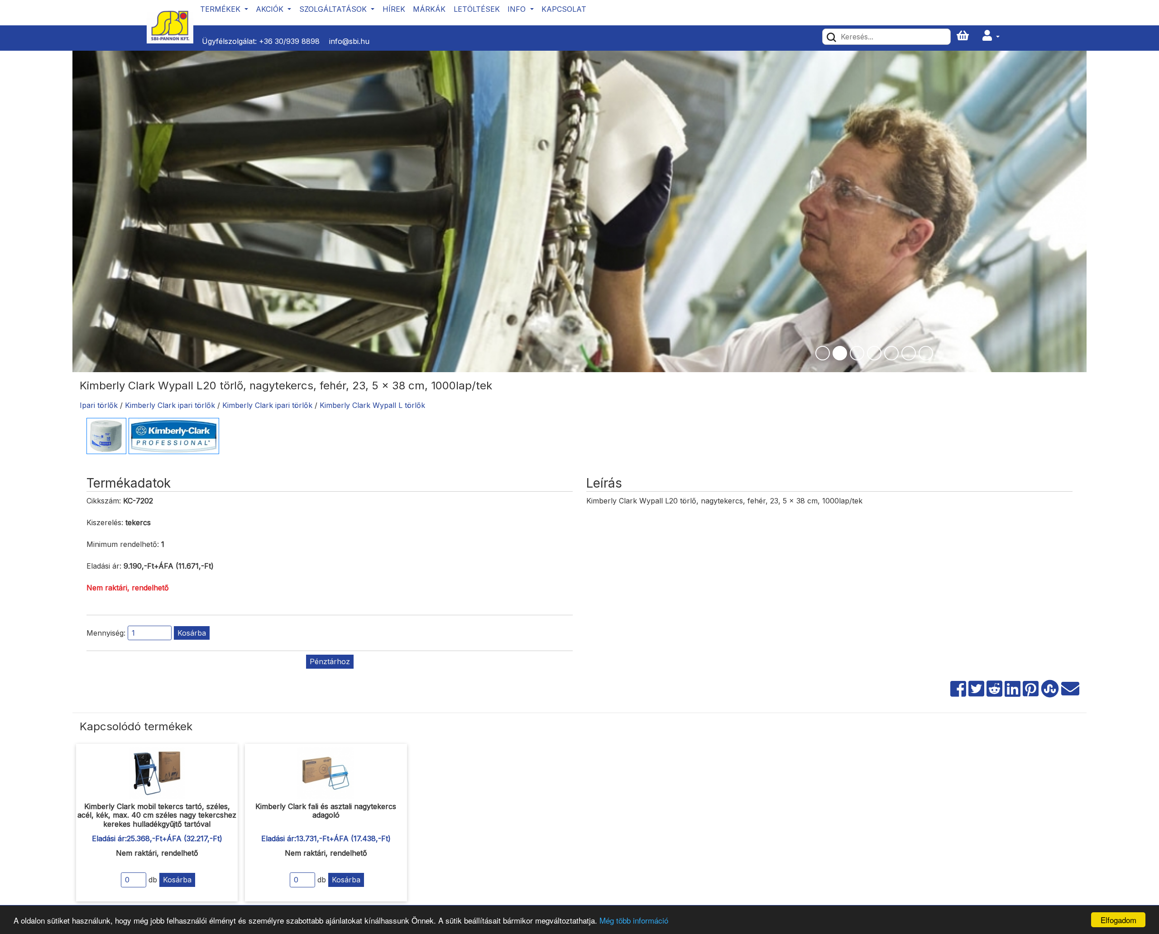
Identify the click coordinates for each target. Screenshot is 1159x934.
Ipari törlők (99, 405)
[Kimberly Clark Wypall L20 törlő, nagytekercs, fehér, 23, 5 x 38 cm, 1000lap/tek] (106, 435)
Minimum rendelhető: (122, 544)
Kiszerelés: (104, 522)
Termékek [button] (221, 9)
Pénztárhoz (330, 661)
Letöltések (477, 9)
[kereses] (831, 36)
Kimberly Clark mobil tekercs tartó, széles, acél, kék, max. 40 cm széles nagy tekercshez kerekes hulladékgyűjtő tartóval (156, 815)
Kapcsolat (563, 9)
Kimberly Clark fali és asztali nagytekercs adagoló (325, 810)
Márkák (429, 9)
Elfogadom (1118, 919)
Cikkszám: (103, 500)
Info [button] (518, 9)
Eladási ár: (103, 565)
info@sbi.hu (349, 41)
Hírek (394, 9)
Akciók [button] (271, 9)
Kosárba (191, 632)
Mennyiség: (105, 632)
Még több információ (633, 920)
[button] (991, 36)
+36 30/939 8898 (289, 41)
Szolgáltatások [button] (334, 9)
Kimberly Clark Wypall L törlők (372, 405)
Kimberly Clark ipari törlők (170, 405)
